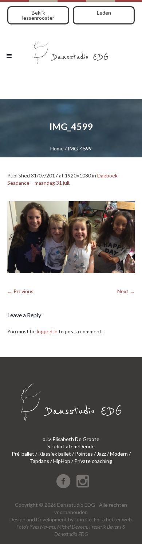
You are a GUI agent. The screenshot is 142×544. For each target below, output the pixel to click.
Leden (104, 12)
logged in (47, 331)
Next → (126, 291)
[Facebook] (63, 481)
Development (51, 519)
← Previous (20, 291)
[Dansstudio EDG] (71, 50)
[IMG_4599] (71, 237)
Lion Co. (84, 519)
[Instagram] (82, 481)
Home (57, 148)
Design (17, 519)
